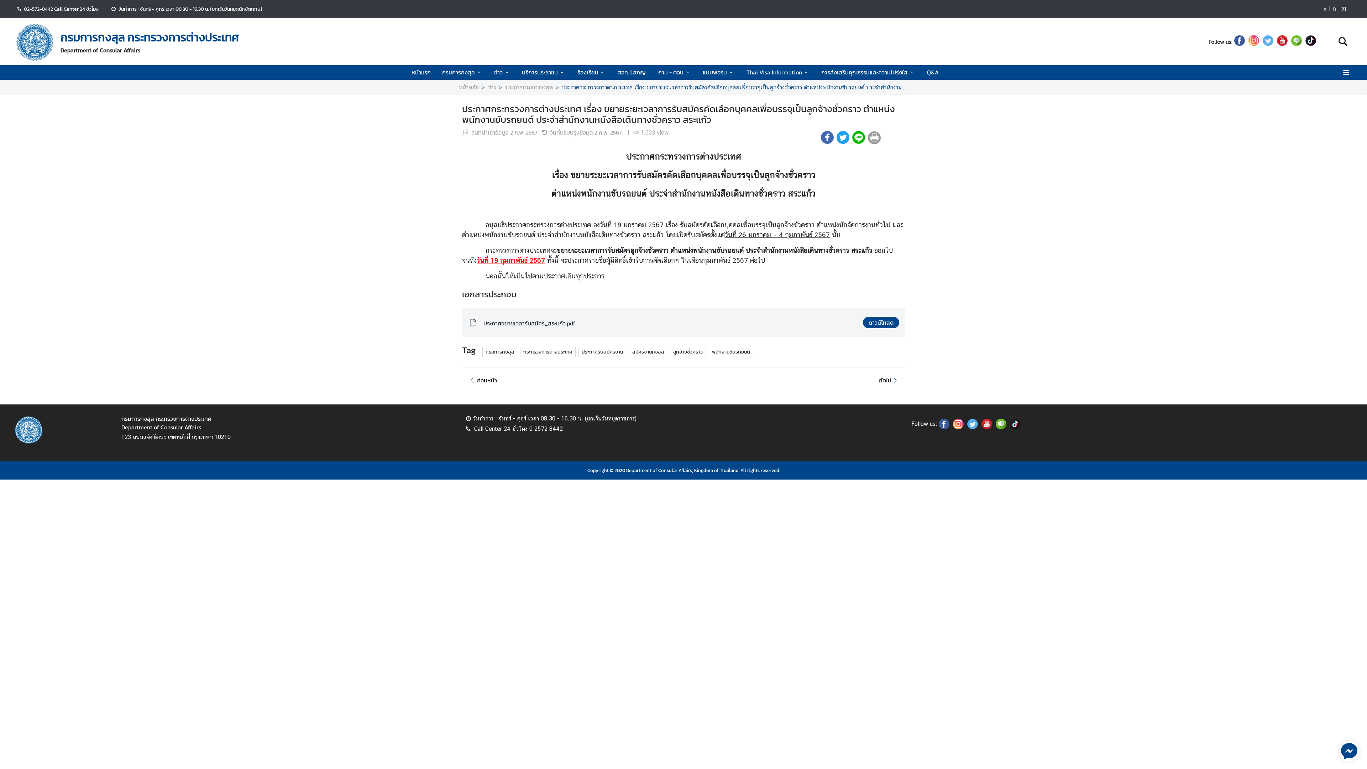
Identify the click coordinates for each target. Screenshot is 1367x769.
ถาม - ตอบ (671, 72)
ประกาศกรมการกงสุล (529, 87)
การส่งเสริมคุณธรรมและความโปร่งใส (864, 72)
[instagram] (1254, 41)
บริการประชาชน (540, 72)
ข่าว (498, 72)
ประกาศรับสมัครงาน (602, 352)
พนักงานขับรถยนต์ (731, 352)
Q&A (933, 72)
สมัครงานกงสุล (648, 352)
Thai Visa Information (774, 72)
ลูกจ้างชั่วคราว (688, 352)
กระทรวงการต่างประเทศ (547, 352)
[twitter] (1268, 41)
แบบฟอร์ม (715, 72)
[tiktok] (1311, 41)
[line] (1296, 41)
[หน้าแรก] (34, 42)
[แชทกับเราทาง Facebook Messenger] (1349, 750)
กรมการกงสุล (458, 72)
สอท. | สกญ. (632, 72)
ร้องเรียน (587, 72)
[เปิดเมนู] (1346, 72)
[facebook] (1239, 41)
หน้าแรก (421, 72)
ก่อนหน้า (487, 380)
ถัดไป (885, 380)
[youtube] (1282, 41)
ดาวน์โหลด (881, 322)
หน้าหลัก (469, 87)
